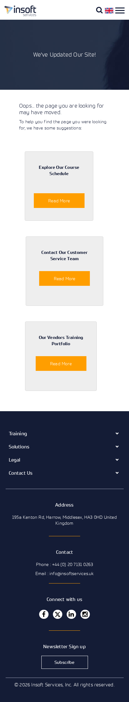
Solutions (19, 446)
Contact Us (21, 473)
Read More (59, 201)
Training (18, 433)
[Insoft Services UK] (18, 15)
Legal (14, 460)
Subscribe (64, 662)
